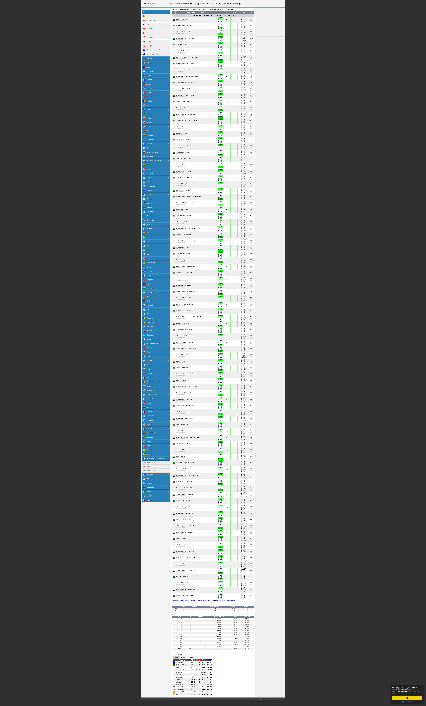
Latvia (148, 284)
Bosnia (148, 109)
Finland (148, 190)
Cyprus (148, 148)
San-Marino (150, 390)
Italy (147, 254)
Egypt (148, 169)
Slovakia (148, 407)
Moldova (149, 318)
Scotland (149, 399)
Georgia (148, 199)
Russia (148, 386)
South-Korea (150, 420)
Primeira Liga (150, 41)
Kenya (148, 267)
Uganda (148, 450)
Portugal (148, 373)
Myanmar (149, 326)
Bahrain (148, 92)
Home (183, 657)
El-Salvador (150, 173)
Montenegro (150, 322)
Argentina (149, 71)
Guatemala (149, 212)
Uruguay (149, 474)
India (147, 233)
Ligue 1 (148, 24)
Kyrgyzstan (149, 280)
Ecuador (148, 165)
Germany (149, 203)
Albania (148, 58)
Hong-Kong (150, 220)
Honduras (149, 216)
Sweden (148, 428)
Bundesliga (149, 29)
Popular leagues (149, 12)
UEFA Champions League (155, 50)
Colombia (149, 135)
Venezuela (149, 487)
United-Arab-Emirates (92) (155, 458)
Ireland (148, 246)
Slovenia (149, 411)
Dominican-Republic (153, 160)
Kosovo (148, 271)
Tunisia (148, 441)
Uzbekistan (149, 483)
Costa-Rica (149, 139)
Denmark (149, 156)
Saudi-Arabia (150, 394)
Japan (148, 258)
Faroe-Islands (150, 186)
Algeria (148, 63)
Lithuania (149, 288)
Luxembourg (150, 292)
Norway (148, 348)
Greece (148, 207)
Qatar (148, 377)
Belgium (148, 101)
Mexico (148, 314)
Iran (147, 237)
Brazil (147, 114)
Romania (149, 382)
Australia (149, 80)
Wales (148, 491)
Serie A (148, 16)
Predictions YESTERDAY (227, 10)
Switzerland (150, 433)
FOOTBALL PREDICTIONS (181, 10)
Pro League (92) (149, 462)
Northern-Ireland (151, 343)
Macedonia (149, 297)
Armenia (148, 75)
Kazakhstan (150, 263)
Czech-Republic (151, 152)
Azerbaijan (149, 88)
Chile (147, 126)
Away (191, 657)
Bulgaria (148, 118)
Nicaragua (149, 335)
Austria (148, 84)
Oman (148, 352)
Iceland (148, 229)
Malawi (148, 301)
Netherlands (150, 331)
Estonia (148, 182)
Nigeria (148, 339)
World (148, 496)
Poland (148, 369)
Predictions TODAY (196, 10)
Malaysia (149, 305)
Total (176, 657)
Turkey (148, 445)
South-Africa (150, 416)
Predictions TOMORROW (211, 10)
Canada (148, 122)
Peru (147, 365)
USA (147, 479)
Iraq (147, 241)
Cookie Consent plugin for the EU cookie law (407, 701)
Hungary (149, 224)
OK (407, 697)
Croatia (148, 143)
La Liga (148, 46)
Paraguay (149, 360)
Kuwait (148, 275)
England (148, 177)
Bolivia (148, 105)
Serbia (148, 403)
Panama (148, 356)
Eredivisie (149, 37)
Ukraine (148, 454)
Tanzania (149, 437)
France (148, 194)
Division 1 (146, 466)
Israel (147, 250)
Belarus (148, 97)
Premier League (151, 20)
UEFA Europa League (153, 54)
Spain (148, 424)
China (148, 131)
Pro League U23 (149, 470)
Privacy (263, 699)
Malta (147, 309)
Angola (148, 67)
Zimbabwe (149, 500)
